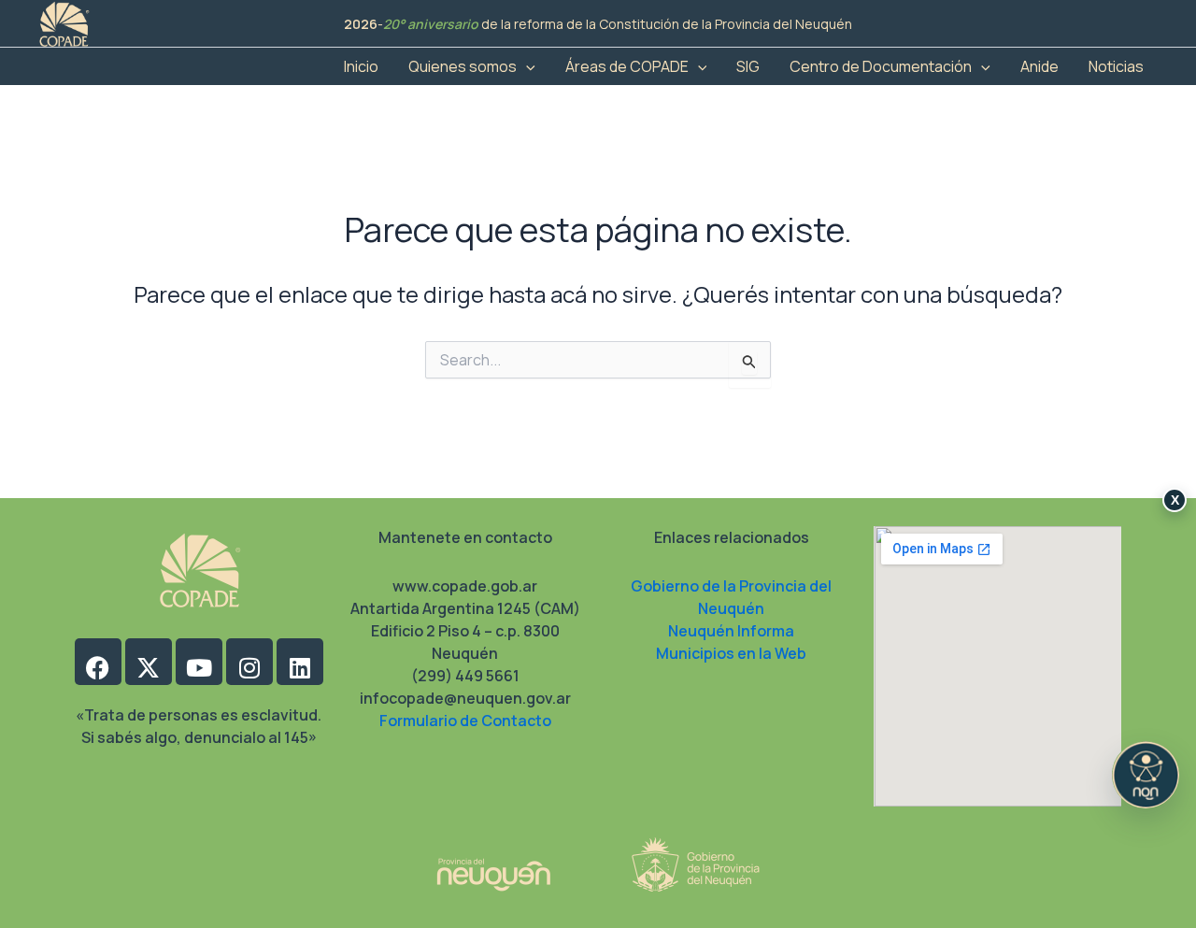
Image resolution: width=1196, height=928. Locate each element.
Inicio (361, 66)
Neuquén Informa (731, 631)
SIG (748, 66)
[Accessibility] (1145, 774)
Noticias (1116, 66)
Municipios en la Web (731, 653)
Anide (1039, 66)
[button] (526, 66)
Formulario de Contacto (465, 720)
